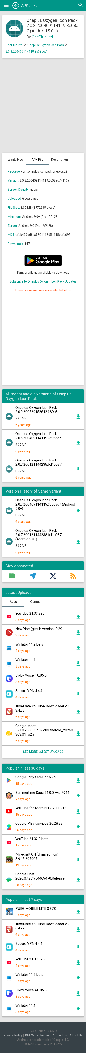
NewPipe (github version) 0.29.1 (40, 629)
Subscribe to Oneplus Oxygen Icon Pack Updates (43, 281)
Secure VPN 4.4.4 (28, 691)
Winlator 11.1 (25, 660)
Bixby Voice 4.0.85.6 (31, 675)
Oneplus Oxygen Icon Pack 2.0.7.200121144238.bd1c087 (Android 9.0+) (38, 534)
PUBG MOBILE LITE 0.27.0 (35, 908)
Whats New (15, 159)
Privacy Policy (13, 1035)
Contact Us (59, 1035)
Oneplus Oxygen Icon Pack (45, 45)
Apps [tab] (13, 601)
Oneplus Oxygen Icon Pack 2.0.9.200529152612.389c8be (38, 410)
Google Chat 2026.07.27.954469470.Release (40, 876)
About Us (76, 1035)
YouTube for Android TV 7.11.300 (40, 808)
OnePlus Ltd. (43, 37)
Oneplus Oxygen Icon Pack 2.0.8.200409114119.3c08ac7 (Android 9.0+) (45, 504)
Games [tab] (35, 601)
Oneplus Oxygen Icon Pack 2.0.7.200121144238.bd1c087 (38, 462)
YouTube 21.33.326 (30, 613)
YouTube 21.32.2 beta (31, 839)
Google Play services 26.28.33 (39, 823)
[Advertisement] (43, 108)
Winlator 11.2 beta (29, 644)
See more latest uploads (43, 751)
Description (59, 159)
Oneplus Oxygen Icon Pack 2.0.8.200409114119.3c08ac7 (38, 436)
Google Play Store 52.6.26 (35, 777)
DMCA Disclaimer (37, 1035)
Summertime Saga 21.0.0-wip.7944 (42, 793)
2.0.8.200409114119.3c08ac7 (26, 51)
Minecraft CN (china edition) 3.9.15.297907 (36, 856)
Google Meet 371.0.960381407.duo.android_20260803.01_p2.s (44, 730)
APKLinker (30, 5)
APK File (37, 159)
